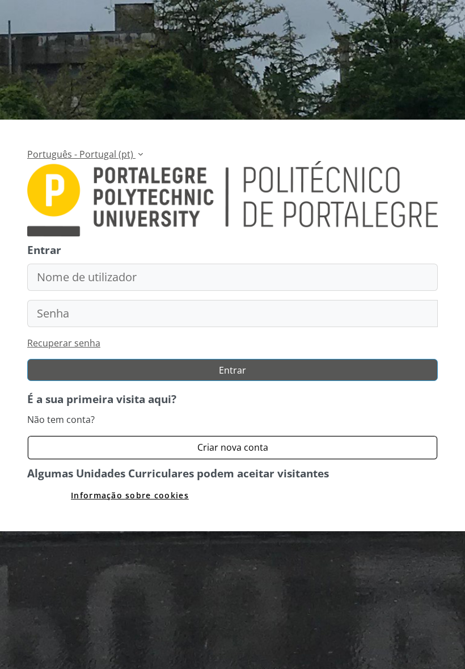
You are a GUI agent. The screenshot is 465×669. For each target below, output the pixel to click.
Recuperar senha (63, 343)
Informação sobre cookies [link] (130, 495)
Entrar (232, 370)
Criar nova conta (232, 447)
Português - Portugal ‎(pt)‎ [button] (81, 154)
